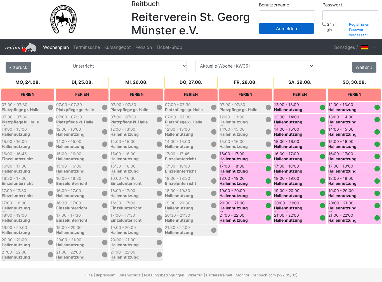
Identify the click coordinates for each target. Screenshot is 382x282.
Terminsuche (86, 47)
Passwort (332, 5)
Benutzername (274, 5)
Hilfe (89, 275)
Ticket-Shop (169, 47)
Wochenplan (56, 47)
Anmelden (286, 28)
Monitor (242, 275)
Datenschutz (130, 275)
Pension (143, 47)
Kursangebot (117, 47)
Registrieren (359, 24)
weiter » (364, 67)
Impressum (105, 275)
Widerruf (195, 275)
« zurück (18, 67)
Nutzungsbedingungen (164, 275)
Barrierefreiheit (219, 275)
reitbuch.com (264, 275)
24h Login (328, 27)
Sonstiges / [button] (347, 47)
